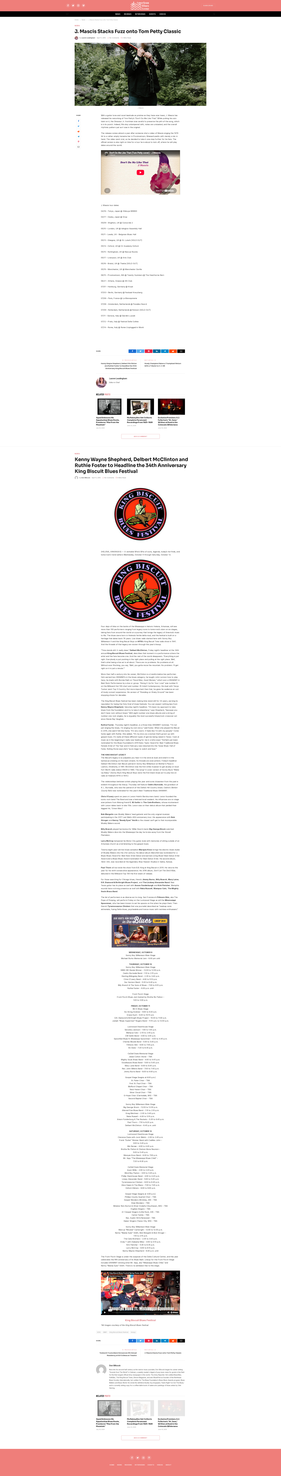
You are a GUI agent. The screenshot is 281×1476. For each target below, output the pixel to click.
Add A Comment (140, 436)
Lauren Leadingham (88, 38)
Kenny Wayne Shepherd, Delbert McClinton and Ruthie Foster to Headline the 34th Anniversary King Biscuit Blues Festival (119, 365)
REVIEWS (127, 14)
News (77, 26)
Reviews (128, 1465)
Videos (160, 1465)
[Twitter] (78, 126)
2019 (99, 1332)
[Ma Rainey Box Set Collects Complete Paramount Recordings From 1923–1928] (140, 407)
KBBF (105, 1332)
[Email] (78, 147)
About (168, 1465)
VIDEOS (162, 14)
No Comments (114, 38)
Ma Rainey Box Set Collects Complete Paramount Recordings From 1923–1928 (140, 420)
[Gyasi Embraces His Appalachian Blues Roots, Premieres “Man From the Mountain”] (109, 407)
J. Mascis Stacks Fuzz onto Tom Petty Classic (162, 1353)
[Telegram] (78, 136)
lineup (133, 1332)
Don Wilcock (85, 478)
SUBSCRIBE (208, 5)
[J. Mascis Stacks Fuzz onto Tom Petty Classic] (140, 74)
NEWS (117, 14)
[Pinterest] (78, 142)
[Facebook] (78, 121)
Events (151, 1465)
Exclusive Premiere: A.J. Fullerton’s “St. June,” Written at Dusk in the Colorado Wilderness (169, 421)
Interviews (140, 1465)
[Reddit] (78, 131)
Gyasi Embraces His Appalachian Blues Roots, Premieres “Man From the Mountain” (107, 421)
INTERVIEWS (140, 14)
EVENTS (152, 14)
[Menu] (67, 14)
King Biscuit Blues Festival (140, 1320)
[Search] (214, 14)
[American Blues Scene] (140, 5)
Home (112, 1465)
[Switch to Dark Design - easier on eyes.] (210, 14)
